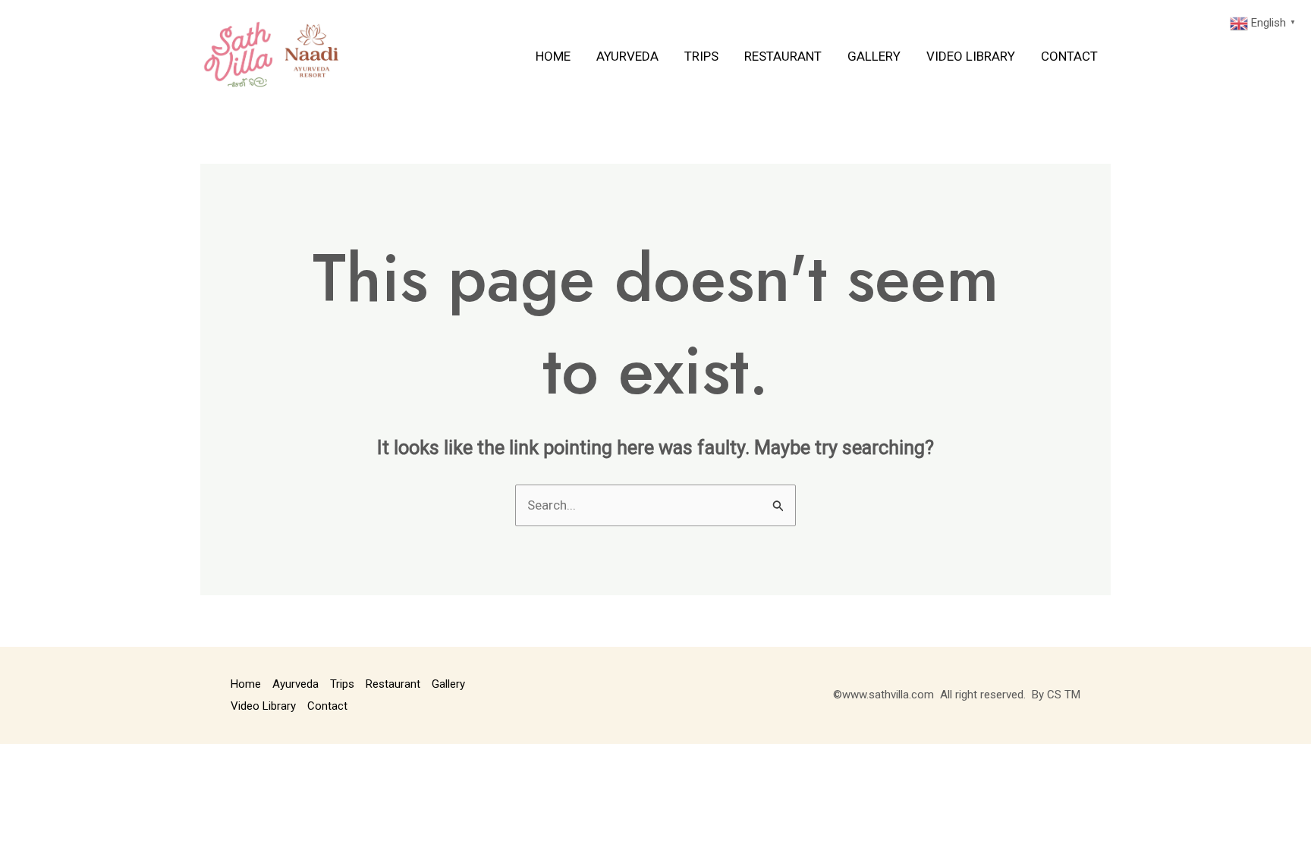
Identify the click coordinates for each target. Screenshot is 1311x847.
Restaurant (783, 56)
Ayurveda (627, 56)
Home (553, 56)
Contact (1069, 56)
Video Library (970, 56)
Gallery (874, 56)
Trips (701, 56)
